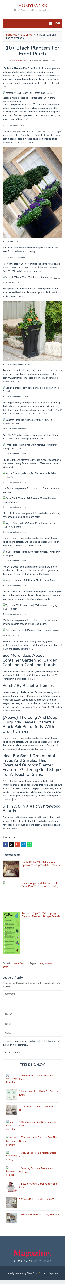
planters (49, 963)
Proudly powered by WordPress (22, 1273)
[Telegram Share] (23, 844)
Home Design (19, 963)
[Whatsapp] (29, 844)
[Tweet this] (11, 844)
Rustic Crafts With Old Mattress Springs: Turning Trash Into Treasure (42, 863)
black (40, 963)
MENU (57, 23)
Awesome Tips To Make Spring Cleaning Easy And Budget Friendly (41, 914)
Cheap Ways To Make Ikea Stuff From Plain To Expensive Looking (40, 884)
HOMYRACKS (32, 6)
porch (5, 966)
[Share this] (5, 844)
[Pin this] (17, 844)
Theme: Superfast (49, 1273)
